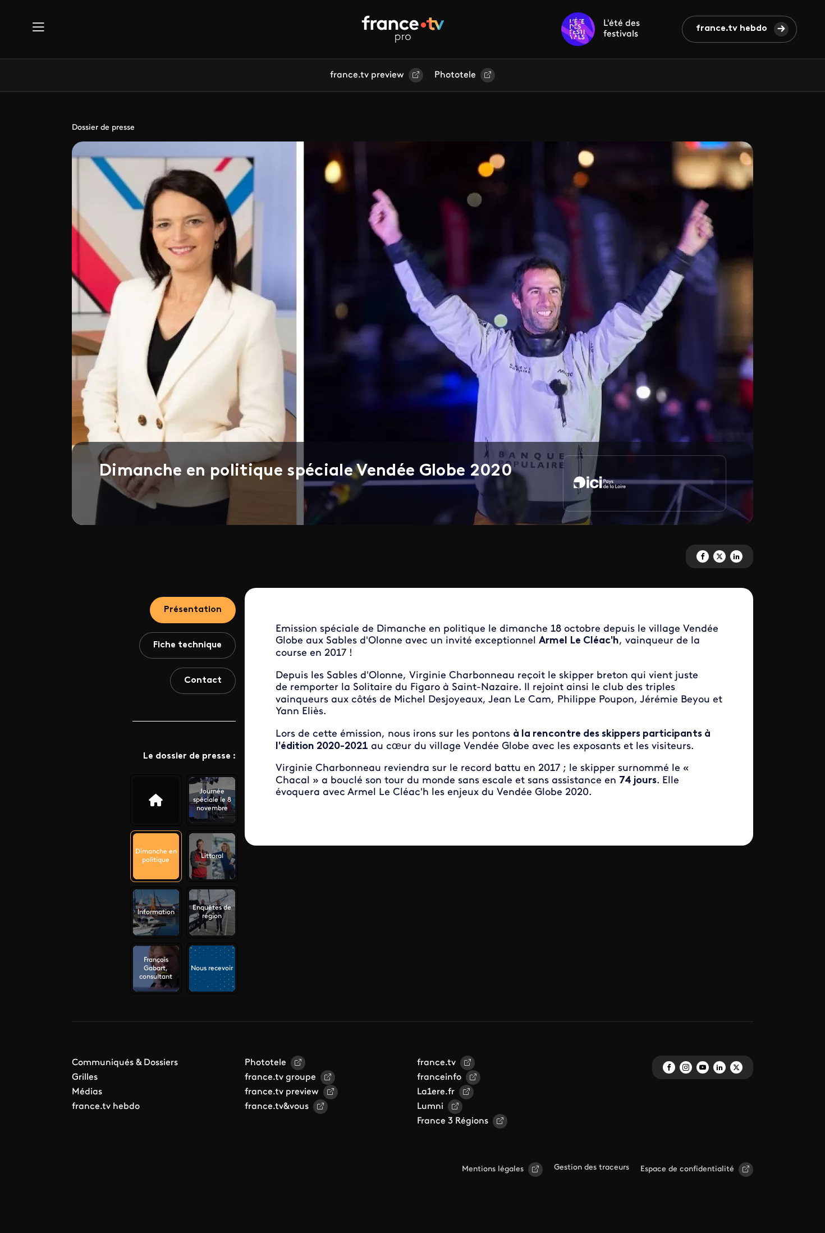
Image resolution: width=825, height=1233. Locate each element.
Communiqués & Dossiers (125, 1062)
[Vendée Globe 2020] (156, 800)
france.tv (436, 1062)
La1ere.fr (436, 1092)
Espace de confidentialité (687, 1169)
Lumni (430, 1106)
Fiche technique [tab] (187, 645)
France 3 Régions (452, 1121)
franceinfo (439, 1077)
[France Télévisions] (402, 29)
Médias (87, 1092)
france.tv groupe (280, 1077)
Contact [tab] (203, 680)
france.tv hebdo (731, 28)
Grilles (85, 1077)
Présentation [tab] (193, 609)
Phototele (455, 75)
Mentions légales (493, 1169)
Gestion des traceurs (591, 1167)
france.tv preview (367, 75)
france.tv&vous (277, 1106)
